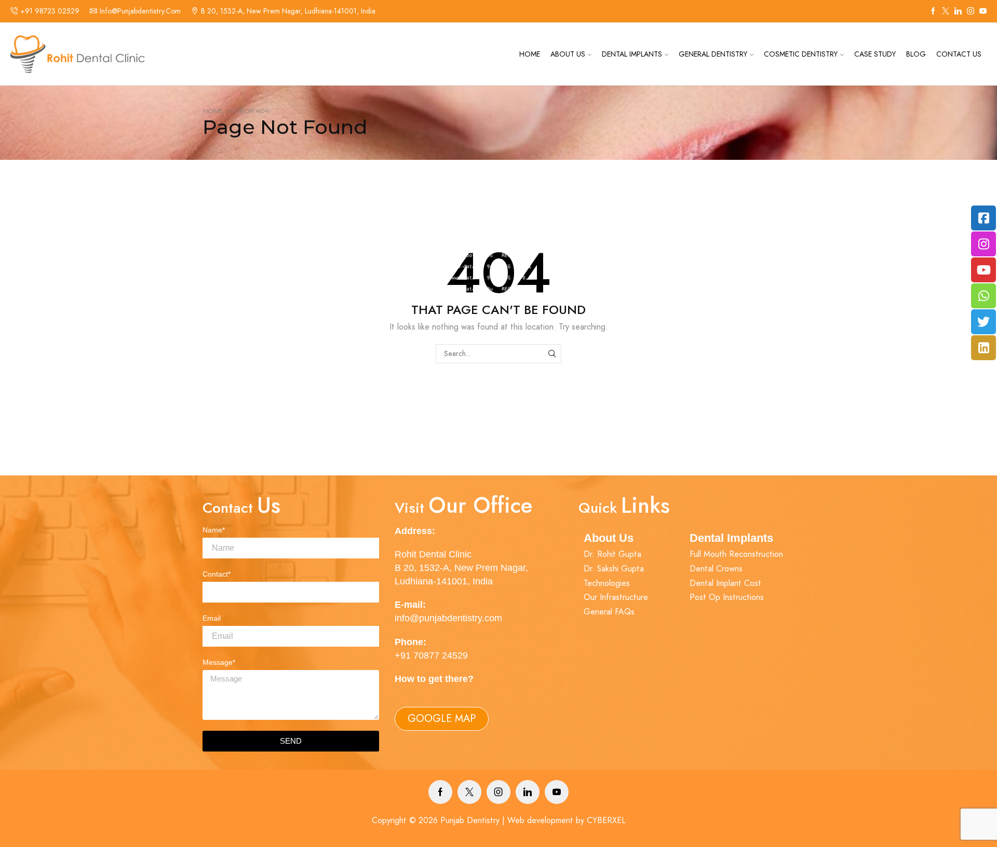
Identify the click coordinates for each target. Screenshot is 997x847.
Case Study (875, 54)
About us (567, 54)
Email (212, 618)
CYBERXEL (606, 820)
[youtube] (983, 11)
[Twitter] (945, 11)
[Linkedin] (958, 11)
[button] (442, 719)
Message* (219, 662)
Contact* (217, 574)
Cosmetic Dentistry (801, 54)
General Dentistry (713, 54)
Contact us (958, 54)
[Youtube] (557, 792)
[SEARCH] (551, 353)
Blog (916, 54)
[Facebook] (933, 11)
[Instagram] (970, 11)
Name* (214, 530)
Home (529, 54)
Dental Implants (632, 54)
